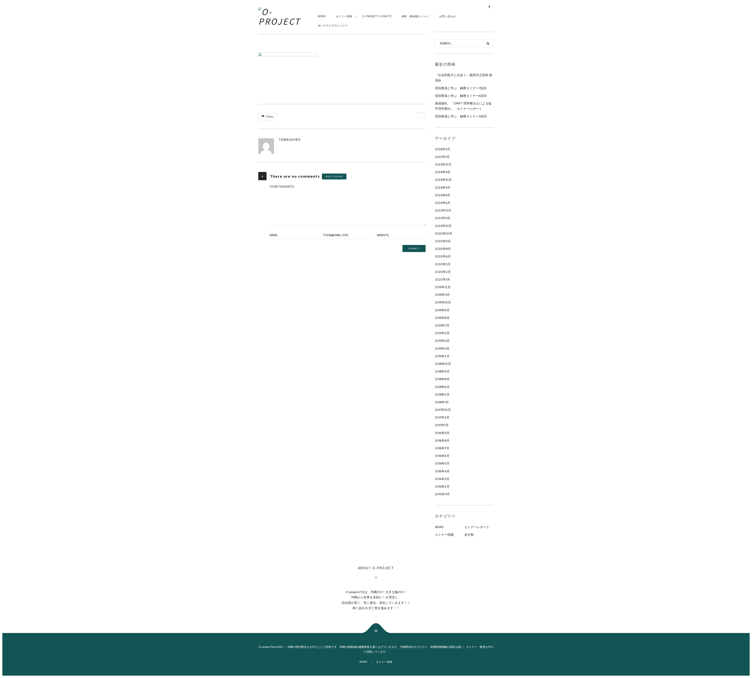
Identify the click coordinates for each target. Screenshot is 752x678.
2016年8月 (442, 440)
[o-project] (285, 16)
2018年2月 (442, 394)
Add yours (334, 176)
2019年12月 (443, 287)
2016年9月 (442, 433)
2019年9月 (442, 310)
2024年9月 (442, 187)
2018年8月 (442, 379)
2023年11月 (442, 218)
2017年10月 (443, 410)
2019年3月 (442, 348)
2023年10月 (443, 226)
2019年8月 (442, 318)
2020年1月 (442, 279)
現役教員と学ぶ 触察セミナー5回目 (461, 116)
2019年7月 (442, 325)
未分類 (469, 535)
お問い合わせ (447, 16)
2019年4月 (442, 341)
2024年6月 (442, 203)
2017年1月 (442, 425)
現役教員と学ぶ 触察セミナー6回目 (461, 96)
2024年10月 (443, 180)
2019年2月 (442, 356)
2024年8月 (442, 195)
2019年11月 (442, 295)
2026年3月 (442, 149)
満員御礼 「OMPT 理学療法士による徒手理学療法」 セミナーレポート (463, 106)
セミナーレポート (476, 527)
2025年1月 (442, 157)
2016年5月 (442, 463)
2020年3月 (443, 264)
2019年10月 (443, 302)
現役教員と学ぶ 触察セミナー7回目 (461, 88)
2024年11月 (443, 172)
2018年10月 (443, 364)
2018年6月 (442, 387)
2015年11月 (442, 494)
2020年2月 (443, 272)
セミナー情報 (344, 16)
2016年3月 (442, 479)
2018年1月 (442, 402)
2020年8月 (443, 249)
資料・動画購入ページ (415, 16)
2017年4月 (442, 417)
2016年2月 (442, 486)
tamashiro (290, 139)
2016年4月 (442, 471)
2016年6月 (442, 456)
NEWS (322, 16)
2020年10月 (443, 233)
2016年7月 (442, 448)
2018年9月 (442, 371)
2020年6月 (443, 256)
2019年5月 (442, 333)
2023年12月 (443, 210)
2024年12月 (443, 164)
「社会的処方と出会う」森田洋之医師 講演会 (463, 77)
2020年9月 (443, 241)
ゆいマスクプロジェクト (333, 25)
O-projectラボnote (376, 16)
